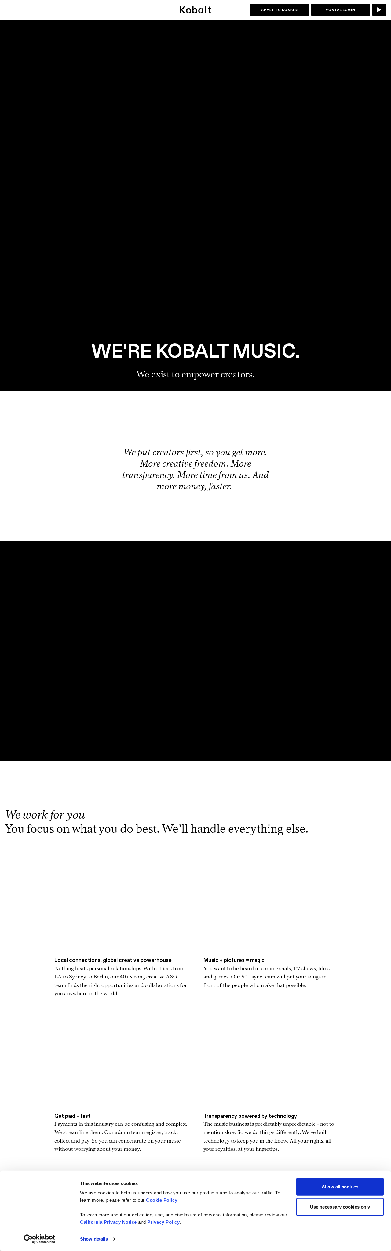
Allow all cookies (340, 1186)
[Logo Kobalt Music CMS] (195, 9)
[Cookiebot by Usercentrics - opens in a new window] (39, 1239)
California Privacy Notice (108, 1222)
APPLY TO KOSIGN (279, 10)
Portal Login (340, 10)
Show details (94, 1239)
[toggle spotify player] (379, 10)
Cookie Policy (161, 1200)
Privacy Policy (163, 1222)
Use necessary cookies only (340, 1206)
